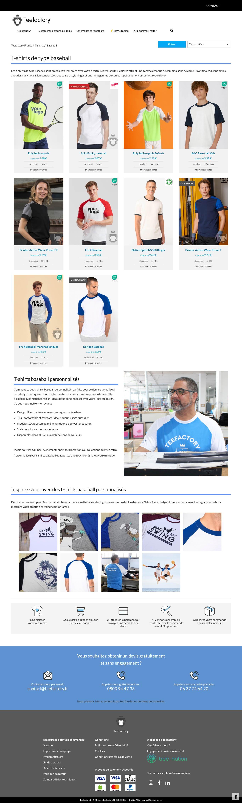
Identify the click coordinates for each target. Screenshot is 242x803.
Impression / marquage (57, 751)
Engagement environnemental (165, 751)
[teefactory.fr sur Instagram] (151, 782)
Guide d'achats (52, 762)
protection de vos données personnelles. (140, 701)
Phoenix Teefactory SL (105, 800)
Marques (48, 745)
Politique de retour (54, 773)
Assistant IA (24, 30)
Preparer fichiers (53, 756)
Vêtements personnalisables (55, 30)
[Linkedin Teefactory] (167, 782)
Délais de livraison (54, 768)
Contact (213, 5)
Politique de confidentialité (111, 745)
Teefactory (85, 800)
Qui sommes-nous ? (145, 30)
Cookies (100, 751)
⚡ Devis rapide (119, 30)
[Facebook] (159, 782)
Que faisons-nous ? (158, 745)
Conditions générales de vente (113, 756)
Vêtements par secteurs (90, 30)
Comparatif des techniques (59, 779)
